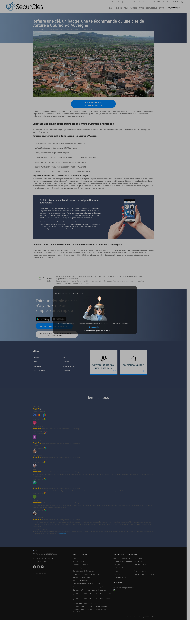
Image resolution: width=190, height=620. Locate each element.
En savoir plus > (95, 327)
